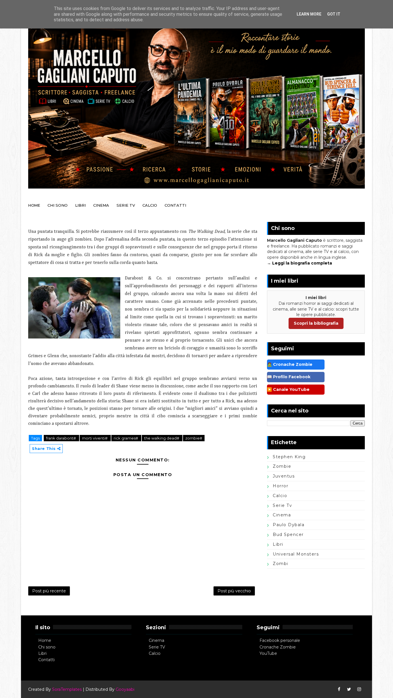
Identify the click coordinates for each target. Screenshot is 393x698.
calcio (280, 495)
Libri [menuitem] (80, 205)
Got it (333, 14)
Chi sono (47, 647)
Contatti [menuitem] (175, 205)
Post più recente (49, 591)
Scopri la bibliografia (316, 323)
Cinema (156, 640)
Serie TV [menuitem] (126, 205)
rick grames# (126, 438)
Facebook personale (280, 640)
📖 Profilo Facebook (288, 376)
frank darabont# (61, 438)
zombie (282, 466)
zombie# (193, 438)
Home (44, 640)
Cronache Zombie (278, 647)
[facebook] (339, 689)
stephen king (289, 456)
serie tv (282, 505)
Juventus (284, 476)
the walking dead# (162, 438)
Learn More (309, 14)
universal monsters (296, 554)
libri (278, 544)
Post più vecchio (234, 591)
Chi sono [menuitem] (57, 205)
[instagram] (359, 689)
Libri (42, 653)
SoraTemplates (67, 689)
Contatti (46, 659)
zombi (280, 563)
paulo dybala (288, 524)
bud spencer (288, 534)
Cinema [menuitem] (101, 205)
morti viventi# (95, 438)
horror (280, 485)
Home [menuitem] (34, 205)
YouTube (268, 653)
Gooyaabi (125, 689)
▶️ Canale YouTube (288, 389)
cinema (282, 515)
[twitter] (349, 689)
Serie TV (157, 647)
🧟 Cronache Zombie (289, 364)
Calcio (155, 653)
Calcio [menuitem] (149, 205)
